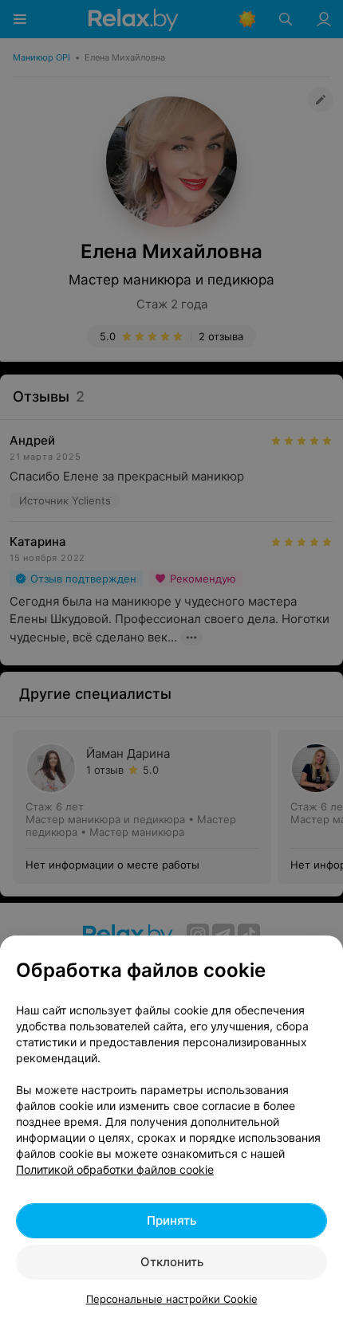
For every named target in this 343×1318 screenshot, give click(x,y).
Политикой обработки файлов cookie (115, 1169)
